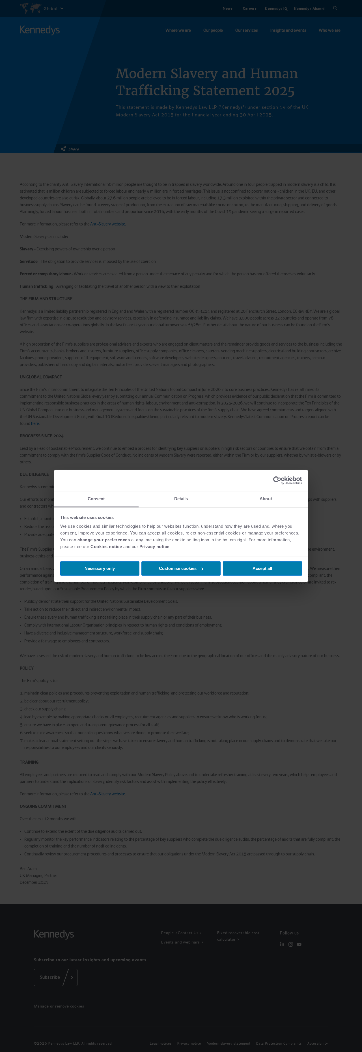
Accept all (262, 568)
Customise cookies (178, 568)
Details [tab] (181, 498)
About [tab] (266, 498)
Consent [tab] (96, 498)
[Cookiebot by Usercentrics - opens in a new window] (277, 480)
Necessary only (100, 568)
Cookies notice (106, 546)
